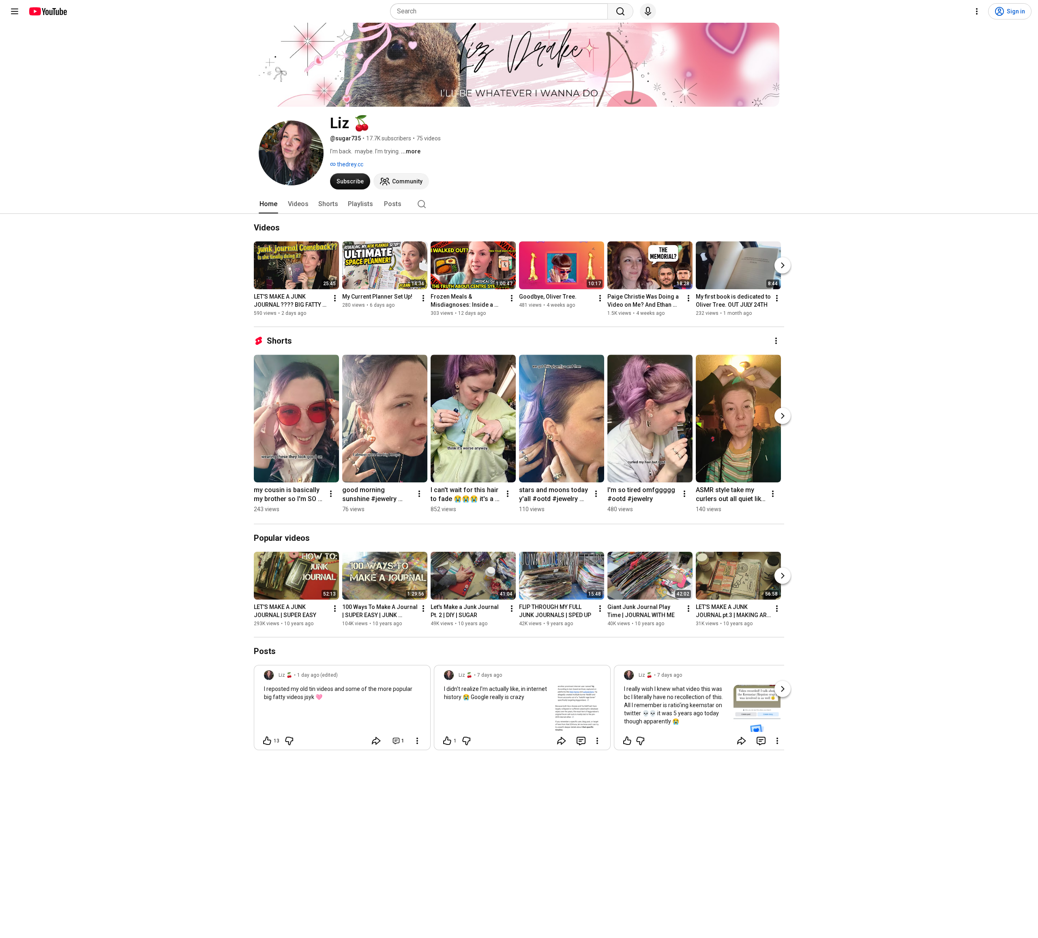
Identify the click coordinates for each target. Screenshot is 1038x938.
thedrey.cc (349, 164)
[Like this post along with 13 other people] (267, 740)
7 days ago (489, 675)
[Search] (620, 11)
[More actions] (335, 298)
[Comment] (581, 741)
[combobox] (501, 11)
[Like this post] (627, 740)
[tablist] (519, 204)
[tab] (268, 204)
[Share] (376, 741)
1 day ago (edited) (317, 675)
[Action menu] (417, 741)
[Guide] (14, 11)
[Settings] (977, 11)
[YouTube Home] (48, 11)
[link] (342, 710)
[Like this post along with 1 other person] (447, 740)
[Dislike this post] (289, 740)
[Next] (782, 265)
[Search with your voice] (648, 11)
